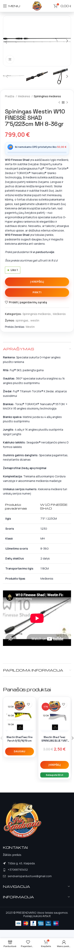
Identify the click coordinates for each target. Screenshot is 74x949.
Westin (30, 327)
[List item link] (27, 869)
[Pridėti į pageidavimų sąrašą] (28, 704)
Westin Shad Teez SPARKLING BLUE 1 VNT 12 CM (54, 740)
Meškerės (24, 96)
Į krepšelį (37, 281)
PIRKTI (37, 292)
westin (34, 320)
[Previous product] (59, 102)
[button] (54, 765)
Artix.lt (46, 916)
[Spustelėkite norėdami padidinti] (10, 59)
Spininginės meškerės (47, 96)
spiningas (22, 320)
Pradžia (10, 96)
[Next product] (67, 102)
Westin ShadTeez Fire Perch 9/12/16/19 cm (20, 738)
